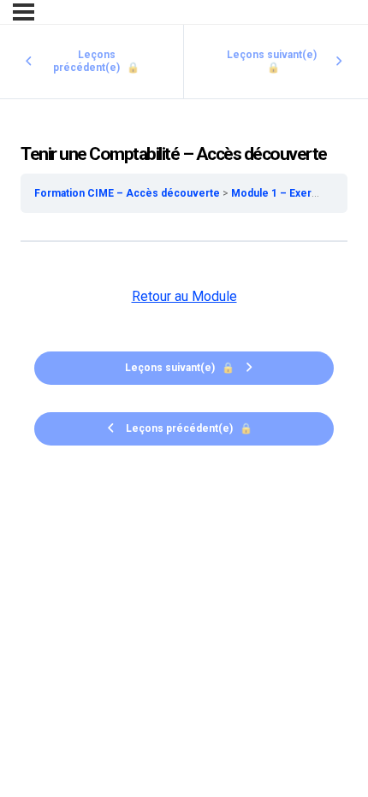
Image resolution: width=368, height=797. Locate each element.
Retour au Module (184, 296)
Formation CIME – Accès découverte (128, 193)
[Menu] (23, 12)
